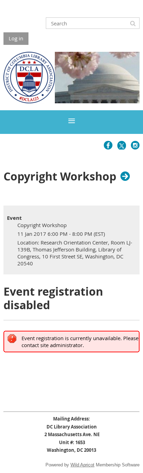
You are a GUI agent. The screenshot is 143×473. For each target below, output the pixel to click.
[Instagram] (135, 145)
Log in (16, 38)
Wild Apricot (82, 464)
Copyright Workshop (59, 176)
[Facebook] (108, 145)
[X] (121, 145)
